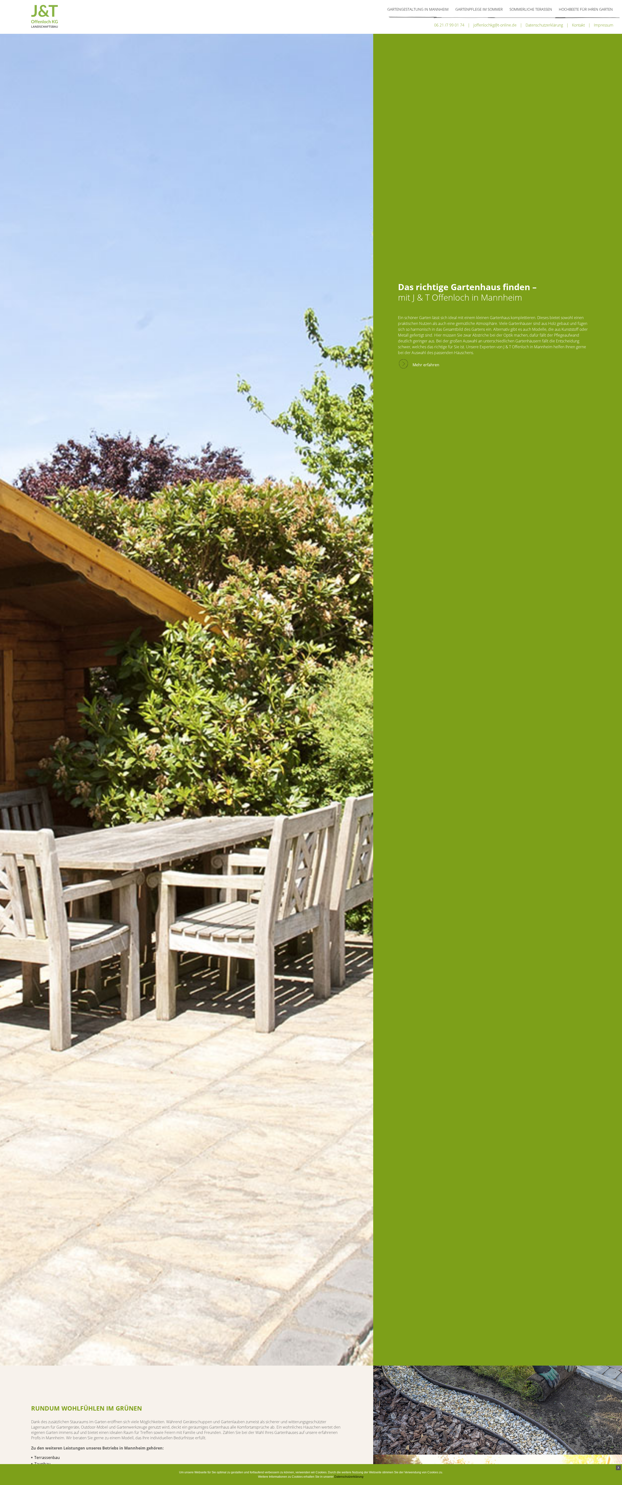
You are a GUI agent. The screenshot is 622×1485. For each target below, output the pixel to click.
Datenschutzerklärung (544, 25)
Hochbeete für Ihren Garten (586, 9)
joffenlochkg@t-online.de (495, 25)
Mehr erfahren (426, 364)
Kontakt (578, 25)
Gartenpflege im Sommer (479, 9)
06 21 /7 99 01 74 (449, 25)
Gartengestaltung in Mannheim (418, 9)
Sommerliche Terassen (531, 9)
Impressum (603, 25)
